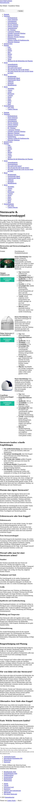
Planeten (6, 45)
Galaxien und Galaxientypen (12, 790)
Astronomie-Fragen (9, 756)
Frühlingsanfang (9, 775)
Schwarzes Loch (9, 787)
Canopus (10, 95)
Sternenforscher (4, 2)
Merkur (10, 54)
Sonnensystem (8, 43)
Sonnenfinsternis (12, 64)
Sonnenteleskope (13, 66)
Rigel (9, 104)
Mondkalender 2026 (10, 772)
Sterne (6, 87)
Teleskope (7, 16)
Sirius (9, 99)
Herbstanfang (8, 779)
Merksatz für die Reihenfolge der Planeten (20, 61)
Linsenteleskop (12, 21)
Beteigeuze (11, 94)
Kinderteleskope (12, 18)
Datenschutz (7, 760)
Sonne (6, 62)
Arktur (10, 92)
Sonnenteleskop (12, 28)
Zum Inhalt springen (6, 1)
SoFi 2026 (11, 107)
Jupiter (10, 49)
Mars (9, 52)
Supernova (7, 789)
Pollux (9, 100)
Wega (9, 102)
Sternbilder (11, 88)
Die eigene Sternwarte (10, 794)
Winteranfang (8, 780)
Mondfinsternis (12, 85)
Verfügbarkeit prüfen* (7, 279)
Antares (10, 90)
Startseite (6, 14)
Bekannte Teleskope (14, 42)
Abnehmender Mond (14, 80)
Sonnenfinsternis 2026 (10, 773)
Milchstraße (7, 792)
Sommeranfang (8, 777)
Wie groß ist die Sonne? (15, 68)
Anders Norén (11, 800)
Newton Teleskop (13, 24)
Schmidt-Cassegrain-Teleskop (16, 33)
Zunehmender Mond (14, 78)
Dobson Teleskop (13, 26)
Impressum (7, 762)
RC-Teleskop (11, 30)
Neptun (10, 50)
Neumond (11, 83)
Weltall (6, 784)
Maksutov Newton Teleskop (16, 37)
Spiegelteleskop (12, 23)
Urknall (6, 785)
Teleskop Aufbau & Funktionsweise (18, 40)
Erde (9, 47)
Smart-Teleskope (13, 19)
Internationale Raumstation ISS (13, 758)
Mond (5, 75)
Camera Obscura (13, 109)
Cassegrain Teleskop (14, 31)
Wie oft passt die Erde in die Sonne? (18, 69)
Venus (9, 59)
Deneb (10, 97)
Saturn (9, 56)
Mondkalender (12, 76)
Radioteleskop (12, 38)
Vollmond (10, 81)
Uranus (10, 57)
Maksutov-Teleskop (13, 35)
